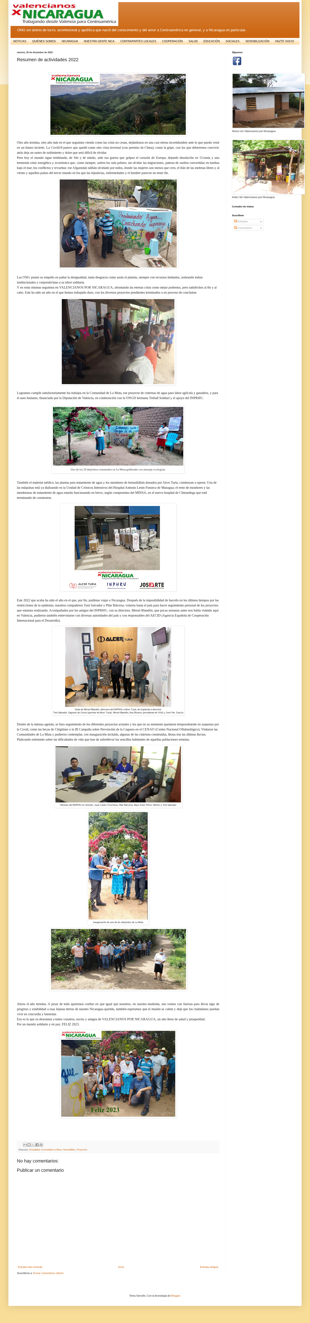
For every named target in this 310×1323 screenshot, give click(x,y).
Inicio (121, 1267)
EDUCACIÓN (212, 41)
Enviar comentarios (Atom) (48, 1273)
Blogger (175, 1295)
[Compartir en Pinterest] (41, 1145)
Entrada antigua (209, 1267)
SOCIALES (233, 41)
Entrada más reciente (30, 1267)
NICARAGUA (70, 41)
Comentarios (244, 228)
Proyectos (82, 1149)
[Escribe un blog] (29, 1145)
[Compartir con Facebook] (37, 1145)
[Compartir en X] (33, 1145)
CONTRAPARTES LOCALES (138, 41)
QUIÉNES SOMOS (44, 41)
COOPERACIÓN (172, 41)
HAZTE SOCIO (284, 41)
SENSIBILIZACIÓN (257, 41)
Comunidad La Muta (51, 1149)
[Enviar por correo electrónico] (25, 1145)
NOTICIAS (19, 41)
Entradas (242, 221)
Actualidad (34, 1149)
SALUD (193, 41)
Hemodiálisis (69, 1149)
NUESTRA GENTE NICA (99, 41)
